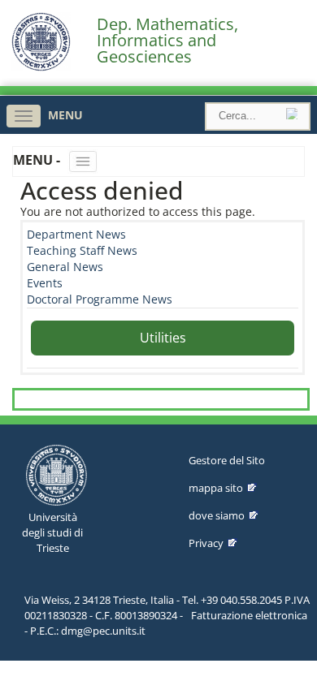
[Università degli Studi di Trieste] (41, 67)
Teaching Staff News (82, 250)
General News (65, 266)
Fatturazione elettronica (249, 615)
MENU (65, 115)
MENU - (38, 160)
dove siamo (217, 515)
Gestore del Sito (227, 460)
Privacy (206, 543)
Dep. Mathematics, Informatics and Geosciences (167, 40)
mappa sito (216, 487)
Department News (76, 234)
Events (45, 283)
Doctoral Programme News (99, 299)
